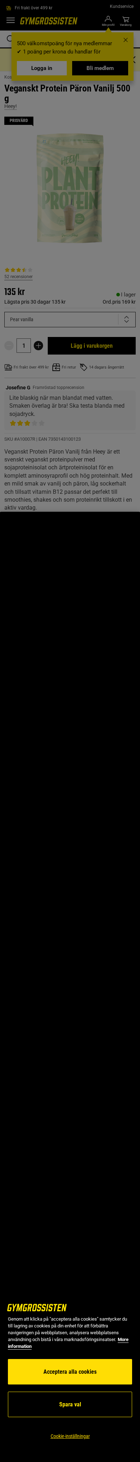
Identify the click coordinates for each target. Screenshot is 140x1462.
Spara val (70, 1404)
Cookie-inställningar (70, 1436)
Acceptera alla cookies (70, 1371)
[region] (70, 987)
